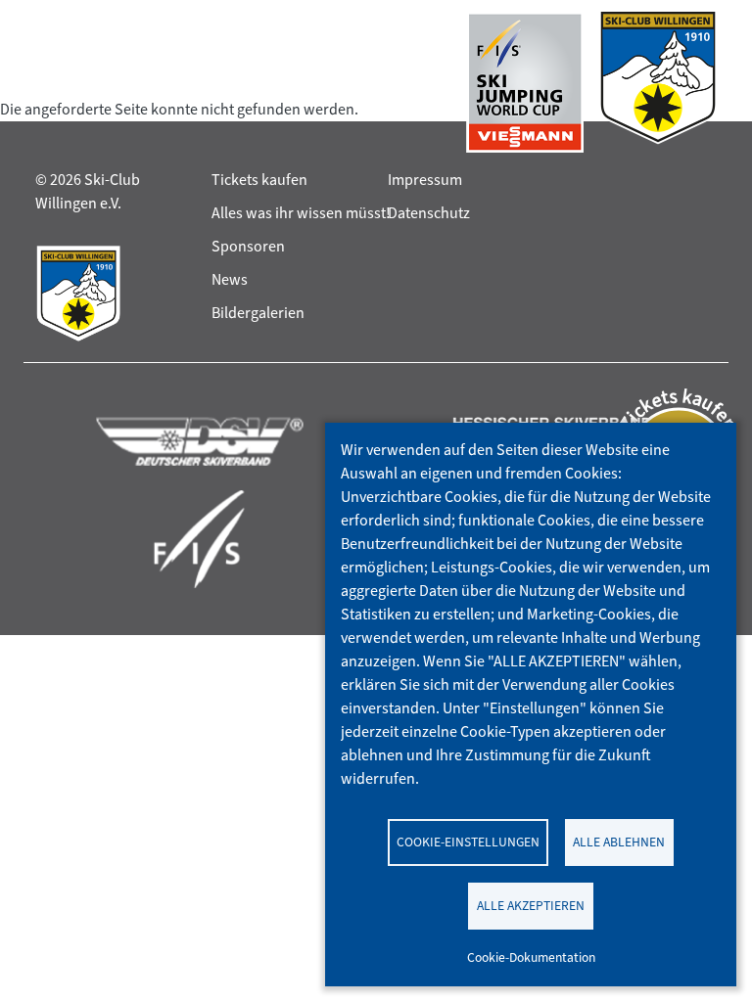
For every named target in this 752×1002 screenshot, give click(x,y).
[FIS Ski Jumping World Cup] (525, 82)
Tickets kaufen (259, 179)
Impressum (425, 179)
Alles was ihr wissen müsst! (301, 213)
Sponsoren (248, 246)
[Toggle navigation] (53, 82)
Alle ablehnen (619, 841)
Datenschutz (429, 213)
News (230, 279)
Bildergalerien (258, 312)
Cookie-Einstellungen (468, 841)
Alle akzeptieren (531, 905)
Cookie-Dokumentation (531, 957)
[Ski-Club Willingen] (658, 82)
